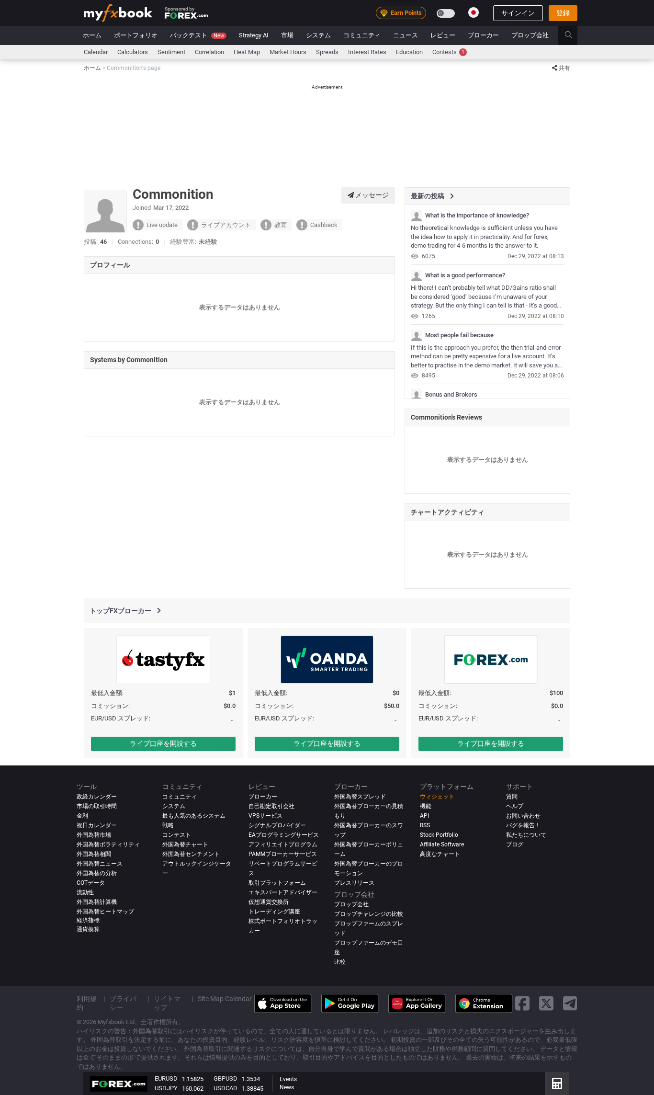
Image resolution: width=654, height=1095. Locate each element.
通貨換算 (88, 929)
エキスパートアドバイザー (282, 892)
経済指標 (88, 919)
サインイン (518, 13)
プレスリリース (354, 882)
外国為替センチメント (191, 854)
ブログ (514, 844)
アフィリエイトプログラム (282, 844)
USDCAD (225, 1088)
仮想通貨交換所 (268, 902)
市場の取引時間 (97, 806)
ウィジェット (437, 796)
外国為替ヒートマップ (105, 911)
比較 (340, 961)
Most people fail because (459, 335)
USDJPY (166, 1088)
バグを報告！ (523, 825)
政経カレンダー (97, 796)
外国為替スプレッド (360, 796)
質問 (512, 796)
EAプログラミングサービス (283, 835)
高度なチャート (440, 854)
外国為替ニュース (100, 863)
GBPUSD (225, 1078)
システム (318, 35)
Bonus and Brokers (451, 394)
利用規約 (87, 1002)
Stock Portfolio (439, 835)
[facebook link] (522, 1003)
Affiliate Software (442, 844)
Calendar (96, 52)
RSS (425, 825)
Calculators (132, 52)
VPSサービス (265, 815)
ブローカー (483, 35)
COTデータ (91, 882)
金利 (82, 815)
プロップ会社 (530, 35)
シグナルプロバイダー (277, 825)
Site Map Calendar (225, 998)
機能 (425, 806)
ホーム (92, 35)
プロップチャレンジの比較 (368, 914)
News (287, 1087)
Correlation (209, 52)
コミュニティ (362, 35)
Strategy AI (254, 35)
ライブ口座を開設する (163, 743)
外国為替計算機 (97, 902)
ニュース (405, 35)
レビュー (442, 35)
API (424, 815)
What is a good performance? (465, 275)
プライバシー (123, 1002)
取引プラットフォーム (277, 882)
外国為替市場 (94, 835)
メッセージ (371, 195)
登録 (563, 13)
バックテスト (197, 35)
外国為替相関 (94, 854)
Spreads (327, 52)
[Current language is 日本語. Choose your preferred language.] (473, 12)
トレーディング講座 (274, 911)
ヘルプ (514, 806)
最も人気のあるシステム (194, 815)
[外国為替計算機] (557, 1083)
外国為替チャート (185, 844)
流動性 (85, 892)
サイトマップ (167, 1002)
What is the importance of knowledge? (477, 215)
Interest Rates (367, 52)
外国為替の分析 (97, 873)
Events (288, 1079)
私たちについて (526, 835)
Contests (448, 52)
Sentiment (171, 52)
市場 (287, 35)
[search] (573, 35)
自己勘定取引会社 (271, 806)
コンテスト (176, 835)
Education (409, 52)
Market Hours (288, 52)
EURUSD (166, 1078)
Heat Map (247, 52)
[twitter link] (546, 1003)
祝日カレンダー (97, 825)
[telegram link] (570, 1003)
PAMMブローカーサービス (282, 854)
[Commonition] (416, 215)
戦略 (168, 825)
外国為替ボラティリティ (108, 844)
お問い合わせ (523, 815)
